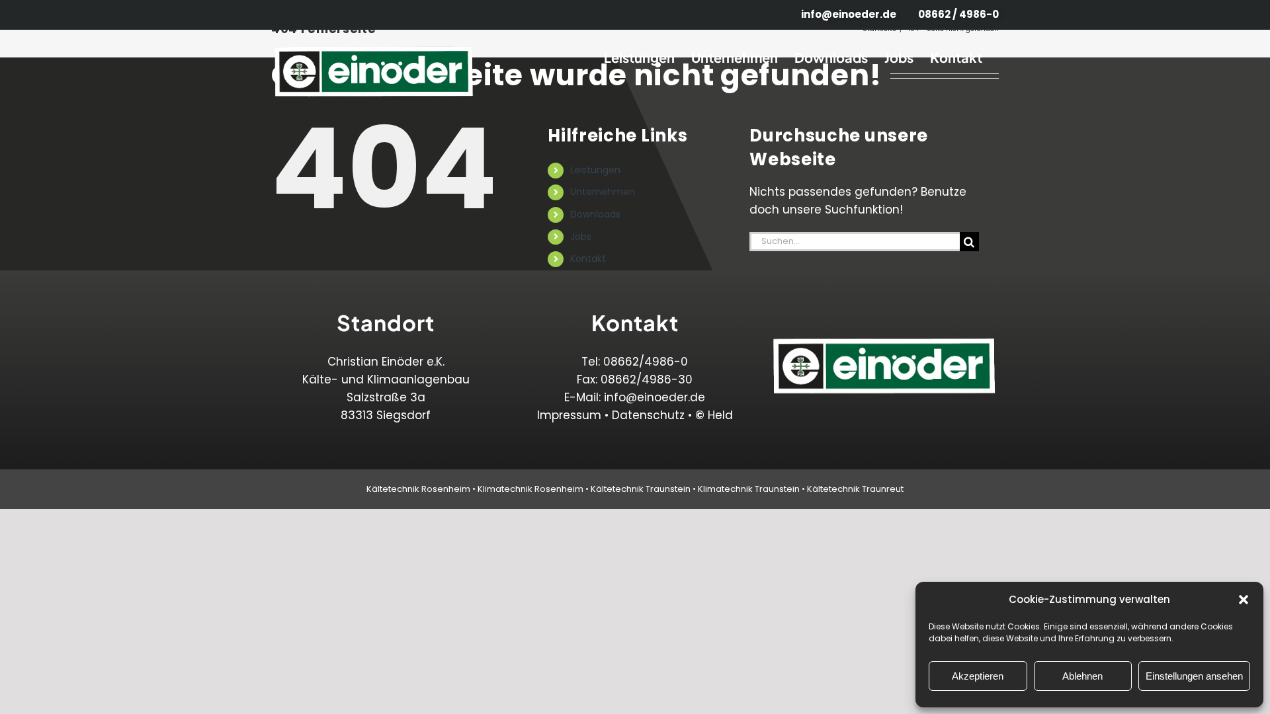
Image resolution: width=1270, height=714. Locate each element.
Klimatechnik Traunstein (749, 489)
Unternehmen (602, 191)
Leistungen (595, 170)
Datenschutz (648, 415)
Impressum (569, 415)
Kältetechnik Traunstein (641, 489)
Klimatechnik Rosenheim (530, 489)
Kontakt (588, 258)
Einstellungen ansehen (1194, 676)
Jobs (580, 236)
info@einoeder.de (654, 397)
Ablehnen (1082, 676)
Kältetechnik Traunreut (855, 489)
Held (714, 415)
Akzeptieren (977, 676)
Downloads (595, 214)
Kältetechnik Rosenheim (418, 489)
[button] (1243, 599)
